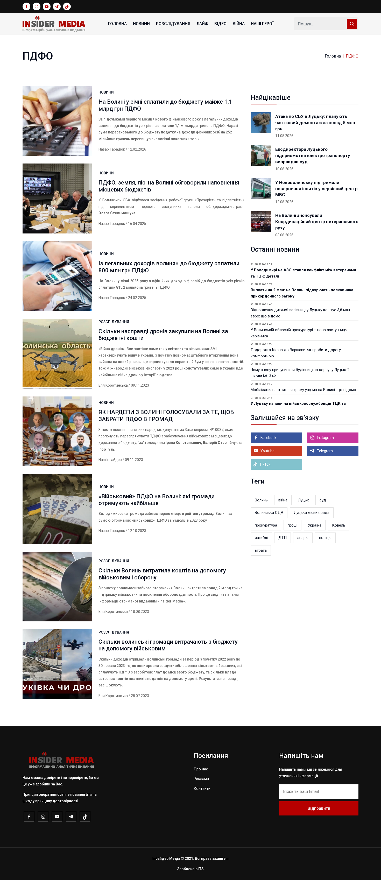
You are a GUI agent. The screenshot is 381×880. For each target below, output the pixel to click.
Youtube (267, 451)
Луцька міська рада (311, 512)
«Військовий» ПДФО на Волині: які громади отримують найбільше (156, 499)
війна (282, 500)
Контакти (202, 788)
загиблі (261, 537)
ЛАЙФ (202, 23)
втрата (261, 550)
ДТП (282, 537)
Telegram (324, 451)
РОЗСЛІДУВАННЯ (173, 23)
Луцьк (303, 500)
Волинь (261, 500)
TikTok (264, 464)
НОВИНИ (141, 23)
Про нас (201, 769)
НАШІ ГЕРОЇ (262, 23)
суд (323, 500)
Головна (117, 23)
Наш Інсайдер (110, 460)
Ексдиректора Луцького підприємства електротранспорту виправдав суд (312, 155)
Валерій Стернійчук (220, 443)
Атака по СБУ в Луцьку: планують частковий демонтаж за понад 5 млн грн (315, 122)
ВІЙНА (239, 23)
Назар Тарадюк (111, 149)
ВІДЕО (220, 23)
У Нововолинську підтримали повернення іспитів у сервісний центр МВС (316, 188)
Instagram (325, 438)
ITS (201, 869)
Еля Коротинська (113, 385)
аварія (302, 537)
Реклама (201, 778)
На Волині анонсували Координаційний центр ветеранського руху (316, 221)
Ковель (338, 525)
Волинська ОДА (269, 512)
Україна (314, 525)
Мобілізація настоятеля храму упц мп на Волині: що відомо (303, 389)
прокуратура (266, 525)
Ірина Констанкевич (183, 443)
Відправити (319, 808)
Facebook (268, 438)
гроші (292, 525)
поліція (325, 537)
